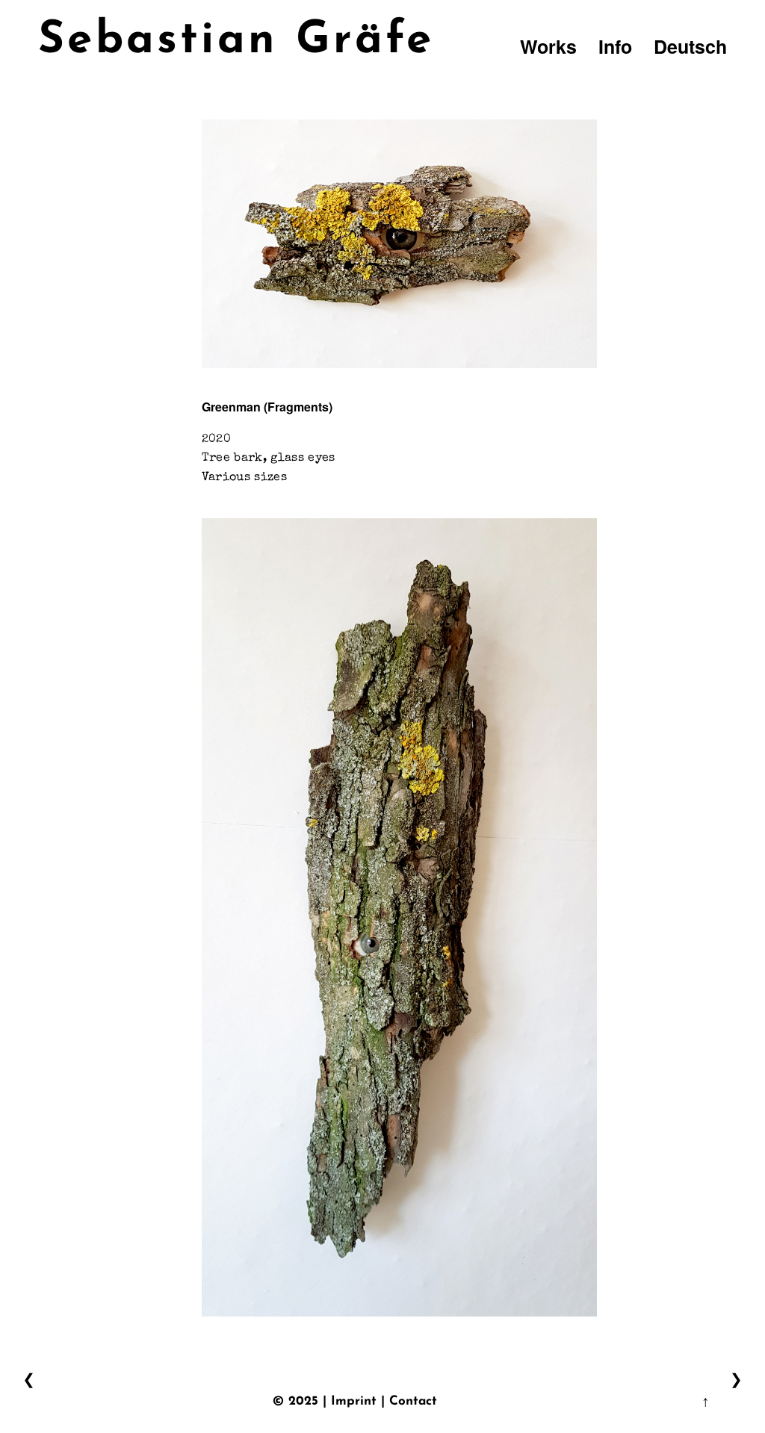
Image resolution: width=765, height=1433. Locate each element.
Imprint (354, 1401)
